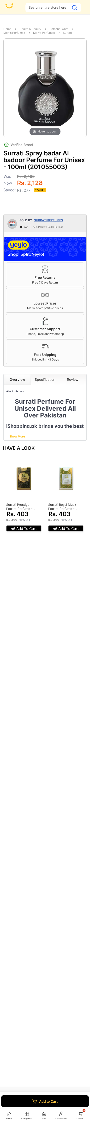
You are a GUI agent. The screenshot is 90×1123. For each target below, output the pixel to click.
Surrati (67, 33)
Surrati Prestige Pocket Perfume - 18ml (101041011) (19, 507)
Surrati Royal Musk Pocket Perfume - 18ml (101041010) (62, 507)
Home (7, 29)
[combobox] (47, 7)
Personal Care (58, 29)
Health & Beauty (30, 29)
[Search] (74, 7)
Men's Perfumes (14, 33)
